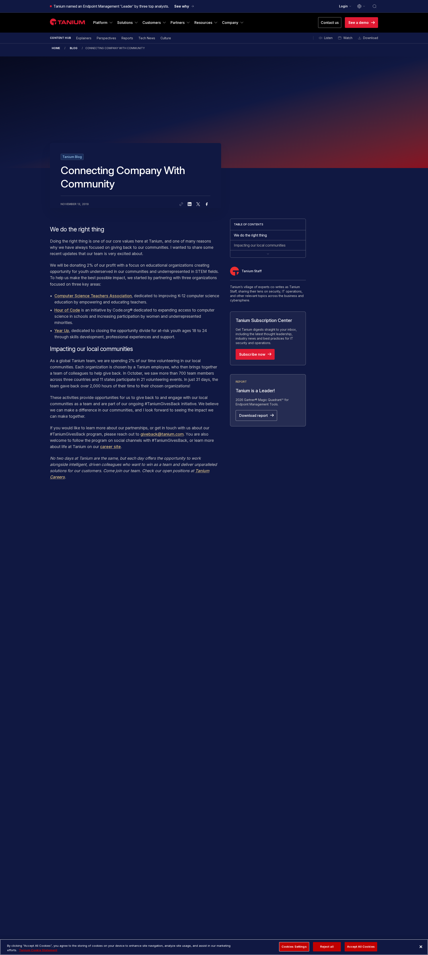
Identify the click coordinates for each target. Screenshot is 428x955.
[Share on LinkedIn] (189, 204)
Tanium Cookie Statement (38, 950)
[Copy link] (181, 204)
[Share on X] (198, 204)
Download (370, 38)
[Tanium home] (68, 22)
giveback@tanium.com (162, 434)
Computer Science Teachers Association (93, 295)
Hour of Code (67, 310)
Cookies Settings (294, 946)
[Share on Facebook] (206, 204)
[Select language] (361, 6)
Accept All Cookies (361, 946)
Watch (347, 38)
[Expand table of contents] (268, 253)
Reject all (327, 946)
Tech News (146, 38)
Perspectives (106, 38)
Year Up (61, 330)
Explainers (83, 38)
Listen (328, 38)
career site (110, 446)
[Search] (374, 6)
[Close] (421, 947)
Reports (127, 38)
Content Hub (60, 37)
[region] (214, 947)
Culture (165, 38)
